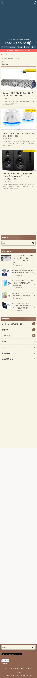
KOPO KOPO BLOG (15, 675)
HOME (4, 54)
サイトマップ (14, 669)
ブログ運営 (7, 359)
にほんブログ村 (6, 663)
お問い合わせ (19, 672)
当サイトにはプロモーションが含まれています (18, 50)
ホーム (7, 669)
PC (34, 47)
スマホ (27, 47)
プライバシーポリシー (27, 669)
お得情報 (6, 353)
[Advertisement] (18, 19)
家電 (20, 47)
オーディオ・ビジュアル (9, 47)
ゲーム (5, 347)
